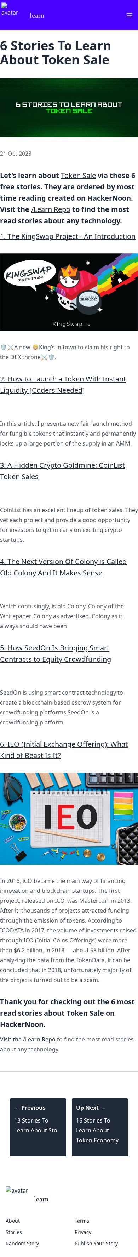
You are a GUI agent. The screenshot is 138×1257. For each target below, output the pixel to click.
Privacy (83, 1232)
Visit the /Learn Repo (28, 1039)
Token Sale (78, 175)
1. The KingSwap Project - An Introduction (68, 236)
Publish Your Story (96, 1243)
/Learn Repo (50, 209)
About (13, 1220)
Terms (82, 1220)
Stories (14, 1232)
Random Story (22, 1243)
